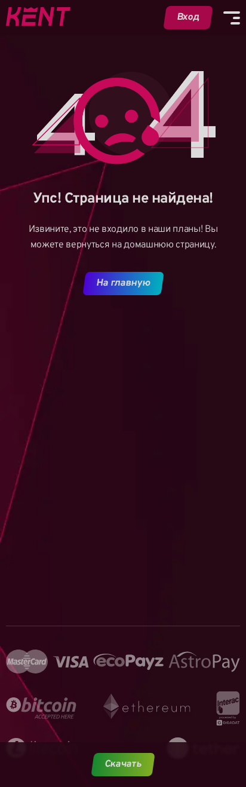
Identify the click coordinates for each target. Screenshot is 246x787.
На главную (123, 283)
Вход (188, 17)
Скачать (123, 764)
